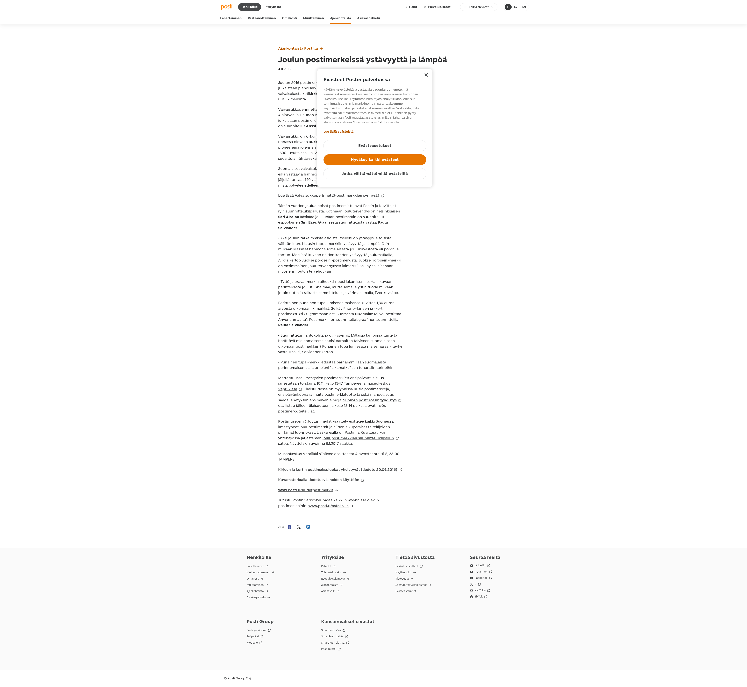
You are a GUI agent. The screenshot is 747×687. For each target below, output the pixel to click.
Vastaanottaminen (262, 18)
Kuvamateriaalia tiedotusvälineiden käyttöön (318, 479)
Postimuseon (289, 421)
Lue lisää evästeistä (338, 131)
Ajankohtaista (340, 18)
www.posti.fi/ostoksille (328, 506)
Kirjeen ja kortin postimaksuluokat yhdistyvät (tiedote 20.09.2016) (337, 469)
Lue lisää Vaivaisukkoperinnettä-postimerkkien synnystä (328, 195)
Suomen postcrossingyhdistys (370, 400)
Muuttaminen (313, 18)
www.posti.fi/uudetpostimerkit (305, 490)
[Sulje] (426, 75)
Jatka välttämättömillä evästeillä (375, 173)
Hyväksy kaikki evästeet (375, 159)
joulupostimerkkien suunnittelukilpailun (358, 438)
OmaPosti (289, 18)
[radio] (508, 7)
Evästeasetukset (405, 591)
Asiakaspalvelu (368, 18)
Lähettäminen (231, 18)
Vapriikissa (287, 389)
